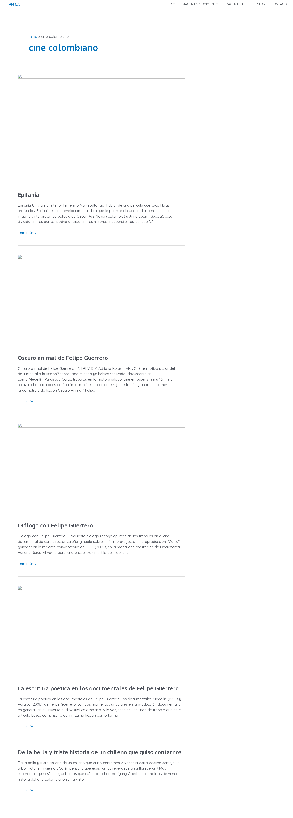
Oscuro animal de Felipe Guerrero (63, 357)
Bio (172, 4)
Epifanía (28, 194)
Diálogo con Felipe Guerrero (55, 525)
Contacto (280, 4)
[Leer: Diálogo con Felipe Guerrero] (101, 469)
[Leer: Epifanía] (101, 129)
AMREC (14, 4)
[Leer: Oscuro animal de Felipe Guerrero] (101, 301)
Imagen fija (234, 4)
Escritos (257, 4)
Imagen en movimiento (200, 4)
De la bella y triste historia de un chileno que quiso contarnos (99, 751)
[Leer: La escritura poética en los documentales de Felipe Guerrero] (101, 632)
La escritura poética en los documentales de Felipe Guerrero (98, 688)
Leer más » (27, 232)
